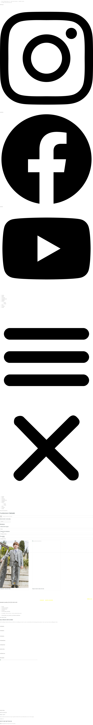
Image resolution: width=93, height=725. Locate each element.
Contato (3, 306)
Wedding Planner (2, 640)
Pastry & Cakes (2, 710)
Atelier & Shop (2, 649)
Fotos (5, 302)
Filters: (2, 529)
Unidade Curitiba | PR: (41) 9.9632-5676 (8, 602)
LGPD (3, 307)
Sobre (3, 296)
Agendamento (4, 299)
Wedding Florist (2, 644)
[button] (46, 402)
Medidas (3, 300)
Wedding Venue (2, 653)
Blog (2, 305)
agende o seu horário (49, 600)
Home (3, 295)
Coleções (3, 297)
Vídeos (5, 303)
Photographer (2, 657)
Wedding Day (2, 626)
